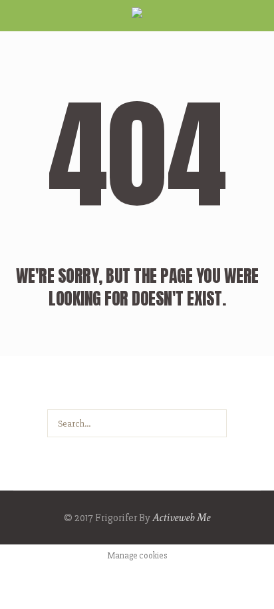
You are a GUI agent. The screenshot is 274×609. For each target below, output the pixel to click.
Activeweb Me (181, 517)
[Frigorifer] (137, 17)
